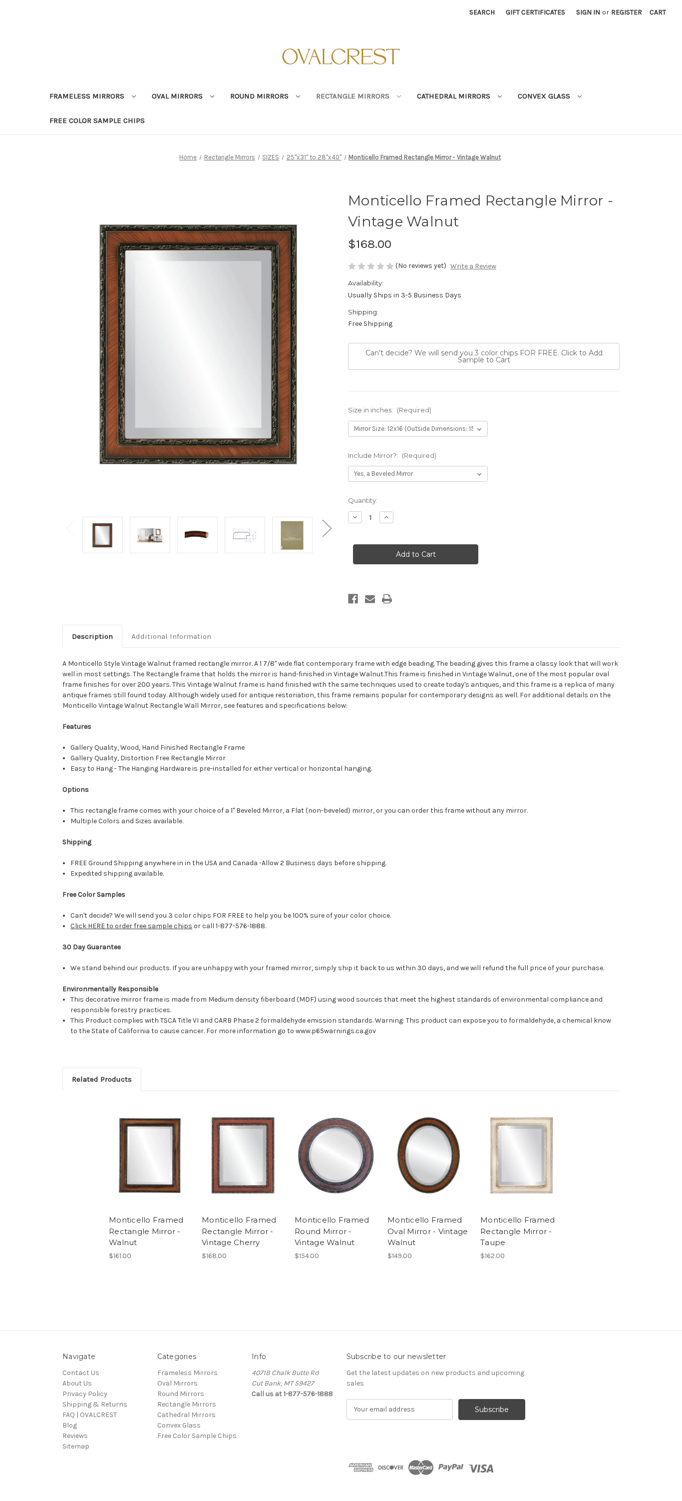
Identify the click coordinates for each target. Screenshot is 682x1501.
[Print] (387, 599)
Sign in (588, 12)
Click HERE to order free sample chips (131, 926)
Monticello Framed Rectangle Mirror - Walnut (146, 1231)
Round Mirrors (260, 95)
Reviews (75, 1436)
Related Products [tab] (102, 1079)
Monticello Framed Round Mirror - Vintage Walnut (332, 1231)
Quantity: (362, 500)
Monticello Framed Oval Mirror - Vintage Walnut (427, 1231)
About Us (77, 1383)
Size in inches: (389, 410)
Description (92, 636)
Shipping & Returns (94, 1404)
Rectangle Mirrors (353, 95)
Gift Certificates (535, 12)
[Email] (370, 599)
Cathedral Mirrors (454, 95)
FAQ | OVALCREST (89, 1415)
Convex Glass (545, 95)
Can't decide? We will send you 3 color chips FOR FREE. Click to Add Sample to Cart (484, 356)
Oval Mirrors (178, 95)
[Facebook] (353, 599)
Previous (70, 527)
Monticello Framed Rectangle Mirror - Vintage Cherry (239, 1231)
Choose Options (150, 1155)
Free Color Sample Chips (97, 120)
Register (626, 12)
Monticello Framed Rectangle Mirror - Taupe (517, 1231)
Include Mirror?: (392, 455)
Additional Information (171, 636)
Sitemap (75, 1446)
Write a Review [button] (473, 266)
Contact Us (80, 1373)
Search (482, 12)
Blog (69, 1425)
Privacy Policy (84, 1394)
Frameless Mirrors (87, 95)
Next (327, 527)
